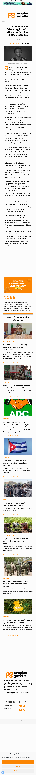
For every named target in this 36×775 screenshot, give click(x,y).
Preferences (18, 771)
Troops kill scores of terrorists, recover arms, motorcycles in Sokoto (16, 583)
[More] (14, 297)
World (6, 457)
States (6, 419)
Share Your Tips (8, 713)
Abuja (5, 500)
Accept (18, 762)
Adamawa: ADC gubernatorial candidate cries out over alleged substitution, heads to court (16, 424)
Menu (12, 21)
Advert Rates (7, 716)
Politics (7, 382)
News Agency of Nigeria (10, 362)
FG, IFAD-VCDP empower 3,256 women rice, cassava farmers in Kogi (16, 541)
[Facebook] (5, 297)
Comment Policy (8, 705)
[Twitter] (8, 297)
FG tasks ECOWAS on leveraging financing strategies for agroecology (16, 347)
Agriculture (9, 341)
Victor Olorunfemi (13, 43)
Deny (18, 766)
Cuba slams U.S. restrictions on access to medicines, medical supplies (16, 463)
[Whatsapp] (11, 297)
